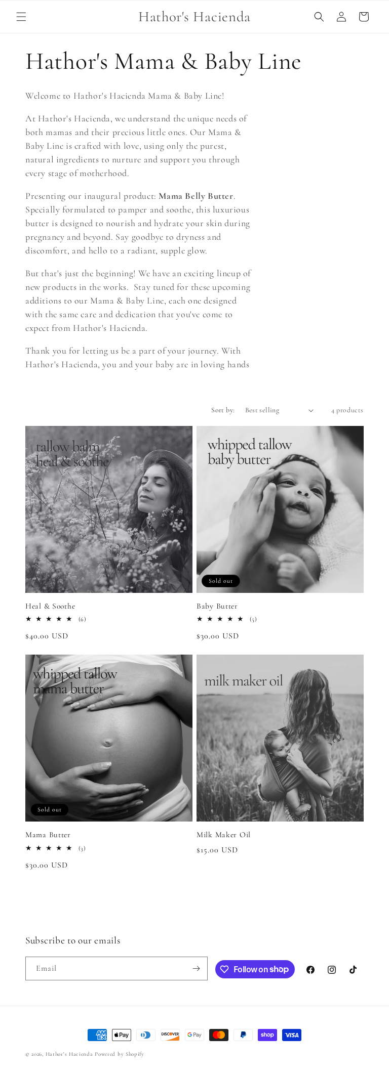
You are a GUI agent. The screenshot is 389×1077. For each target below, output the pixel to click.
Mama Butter (48, 834)
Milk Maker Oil (224, 834)
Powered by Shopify (119, 1054)
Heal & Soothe (50, 606)
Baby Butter (217, 606)
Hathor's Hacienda (69, 1054)
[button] (21, 17)
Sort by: (223, 410)
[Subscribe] (196, 968)
